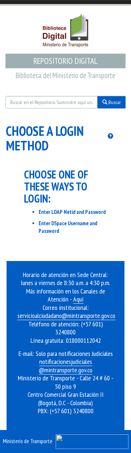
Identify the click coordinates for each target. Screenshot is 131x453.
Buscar (114, 102)
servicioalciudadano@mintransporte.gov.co (66, 315)
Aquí (78, 299)
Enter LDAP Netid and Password (72, 211)
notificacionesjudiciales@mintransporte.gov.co (65, 365)
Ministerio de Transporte (27, 440)
